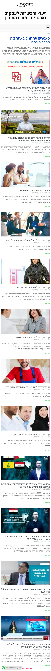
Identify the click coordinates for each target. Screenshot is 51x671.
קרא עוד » (46, 104)
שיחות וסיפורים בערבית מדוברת (34, 190)
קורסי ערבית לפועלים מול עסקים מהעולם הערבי (27, 240)
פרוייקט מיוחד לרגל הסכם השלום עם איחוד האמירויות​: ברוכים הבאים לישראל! (29, 139)
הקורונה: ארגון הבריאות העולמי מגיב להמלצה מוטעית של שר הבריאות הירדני (28, 646)
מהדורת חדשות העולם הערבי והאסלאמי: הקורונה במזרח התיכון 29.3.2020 (26, 538)
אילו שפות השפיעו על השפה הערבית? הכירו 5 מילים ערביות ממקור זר (28, 89)
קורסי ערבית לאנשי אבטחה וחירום (33, 287)
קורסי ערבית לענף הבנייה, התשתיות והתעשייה (28, 387)
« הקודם (29, 668)
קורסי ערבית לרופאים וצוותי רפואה (33, 337)
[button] (48, 27)
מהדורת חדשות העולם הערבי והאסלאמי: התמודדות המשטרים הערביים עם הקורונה (25, 485)
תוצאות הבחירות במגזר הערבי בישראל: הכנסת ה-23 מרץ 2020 (25, 591)
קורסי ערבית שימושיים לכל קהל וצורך (31, 434)
